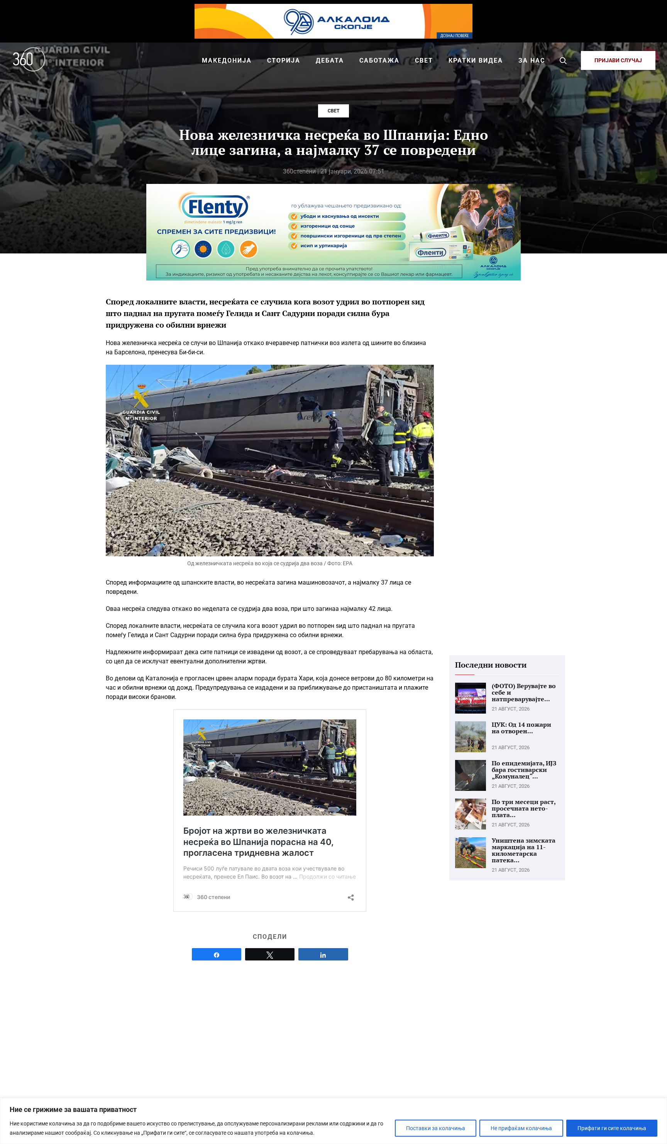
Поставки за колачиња (435, 1128)
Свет (333, 111)
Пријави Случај (618, 60)
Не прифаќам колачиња (521, 1128)
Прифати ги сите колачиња (611, 1128)
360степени (299, 171)
